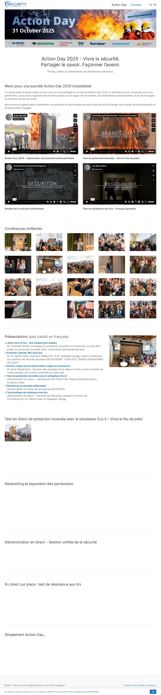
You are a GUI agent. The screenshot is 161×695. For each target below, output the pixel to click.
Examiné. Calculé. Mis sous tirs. (25, 352)
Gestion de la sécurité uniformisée (26, 385)
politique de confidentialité (86, 692)
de (150, 4)
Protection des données (134, 685)
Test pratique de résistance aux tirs (27, 392)
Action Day (119, 4)
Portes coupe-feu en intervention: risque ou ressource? (38, 366)
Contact (135, 4)
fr (154, 4)
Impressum (151, 685)
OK (153, 692)
